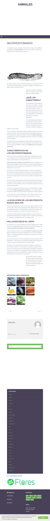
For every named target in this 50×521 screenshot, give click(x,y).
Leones (33, 497)
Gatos (10, 429)
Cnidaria (10, 412)
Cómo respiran (12, 415)
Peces (10, 450)
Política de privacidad (30, 507)
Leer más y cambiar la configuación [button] (9, 519)
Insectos (10, 432)
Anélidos (10, 394)
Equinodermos (13, 334)
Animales (25, 4)
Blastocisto (9, 499)
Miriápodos (11, 444)
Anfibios (10, 397)
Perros (10, 453)
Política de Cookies (30, 509)
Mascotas (11, 438)
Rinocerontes (28, 497)
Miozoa (10, 441)
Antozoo (10, 400)
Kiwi (11, 311)
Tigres (35, 495)
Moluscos (11, 447)
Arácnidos (11, 403)
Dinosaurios (11, 420)
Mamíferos (11, 435)
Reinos (10, 461)
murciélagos (39, 497)
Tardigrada (11, 470)
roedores (27, 499)
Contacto (28, 511)
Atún (39, 311)
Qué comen (11, 458)
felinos (32, 499)
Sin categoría (11, 467)
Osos (27, 495)
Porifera (10, 456)
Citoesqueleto (10, 495)
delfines (31, 495)
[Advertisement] (28, 17)
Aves (10, 406)
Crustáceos (11, 417)
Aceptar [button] (43, 517)
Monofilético (9, 502)
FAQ (9, 426)
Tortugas (39, 495)
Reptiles (10, 464)
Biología (10, 409)
